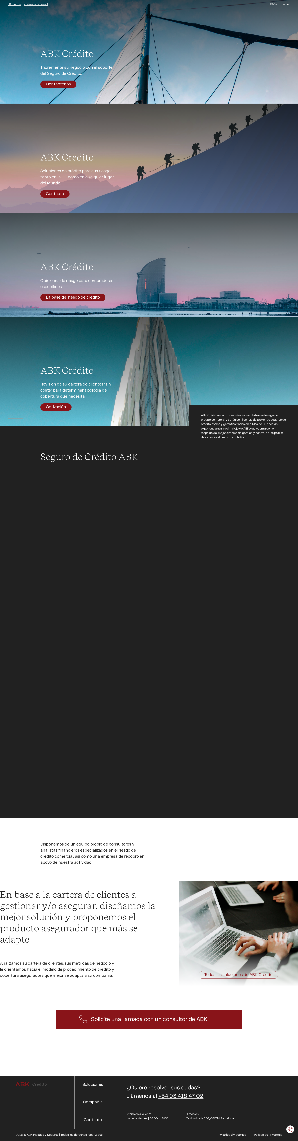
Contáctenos (58, 84)
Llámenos (14, 4)
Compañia (255, 17)
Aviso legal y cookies (232, 1135)
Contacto (278, 17)
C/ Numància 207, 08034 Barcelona (210, 1118)
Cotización (56, 407)
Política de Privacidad (268, 1135)
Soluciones (233, 17)
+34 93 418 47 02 (180, 1096)
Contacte (55, 194)
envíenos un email (36, 4)
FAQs (273, 4)
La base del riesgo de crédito (73, 297)
